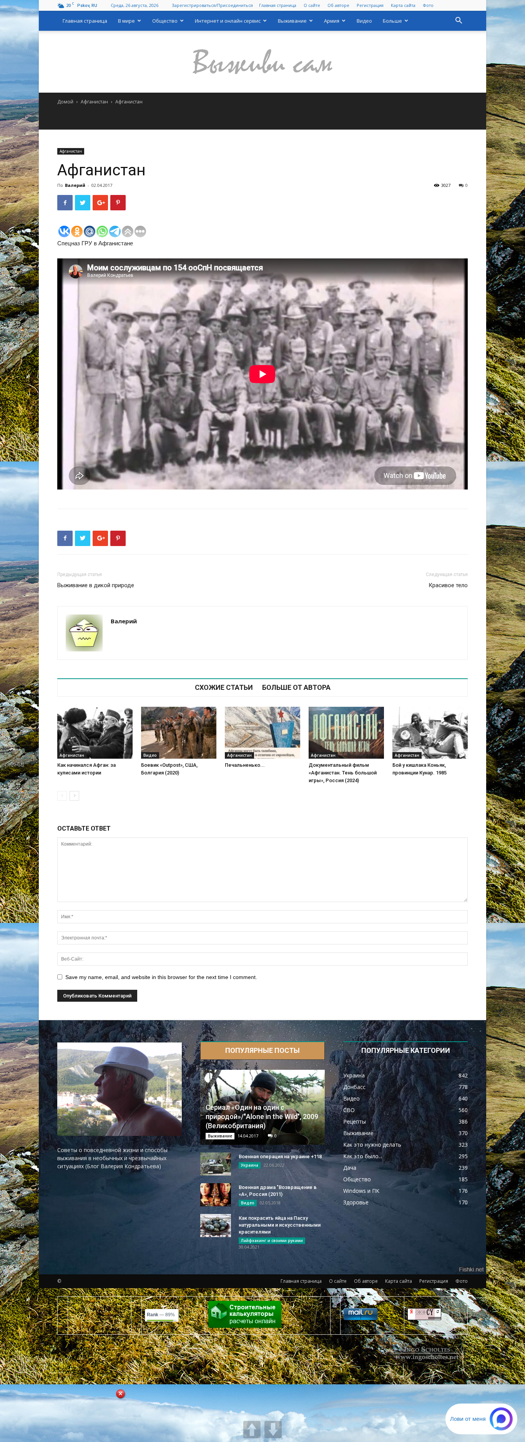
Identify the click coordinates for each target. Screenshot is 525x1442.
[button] (458, 21)
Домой (65, 101)
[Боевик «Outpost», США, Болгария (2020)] (178, 733)
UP (252, 1429)
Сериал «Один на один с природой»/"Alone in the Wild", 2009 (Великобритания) (262, 1116)
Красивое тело (448, 585)
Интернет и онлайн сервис (228, 20)
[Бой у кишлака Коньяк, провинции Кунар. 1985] (430, 733)
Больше (392, 20)
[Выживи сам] (262, 62)
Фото (428, 5)
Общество (165, 20)
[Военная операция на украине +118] (215, 1164)
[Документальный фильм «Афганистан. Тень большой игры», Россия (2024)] (346, 733)
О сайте (312, 5)
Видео (364, 20)
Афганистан (94, 101)
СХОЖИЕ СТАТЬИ (224, 687)
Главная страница (277, 5)
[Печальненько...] (262, 733)
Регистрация (370, 5)
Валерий (75, 185)
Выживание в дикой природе (95, 585)
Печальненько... (245, 765)
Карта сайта (403, 5)
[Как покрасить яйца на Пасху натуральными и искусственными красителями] (215, 1225)
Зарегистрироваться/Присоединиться (212, 5)
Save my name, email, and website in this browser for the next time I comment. (161, 977)
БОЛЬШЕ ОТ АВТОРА (296, 687)
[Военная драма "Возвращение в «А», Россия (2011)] (215, 1194)
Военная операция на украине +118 (280, 1156)
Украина (249, 1165)
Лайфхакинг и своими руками (272, 1240)
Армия (331, 20)
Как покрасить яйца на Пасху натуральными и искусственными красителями (280, 1225)
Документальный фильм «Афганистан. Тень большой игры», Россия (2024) (343, 772)
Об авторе (338, 5)
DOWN (273, 1429)
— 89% (161, 1314)
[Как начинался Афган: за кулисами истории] (95, 733)
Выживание (292, 20)
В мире (126, 20)
